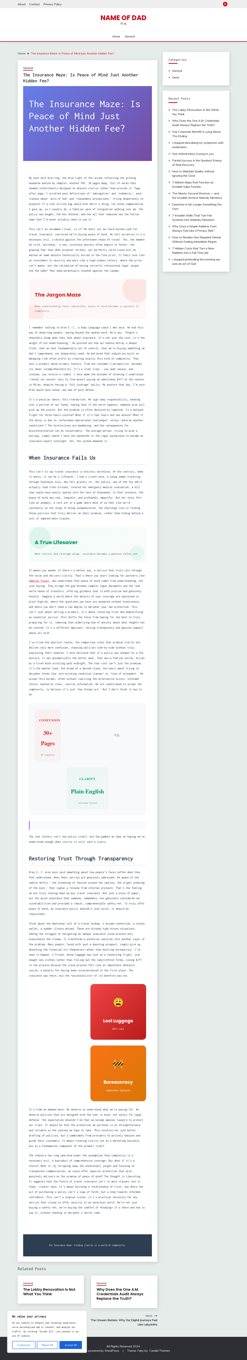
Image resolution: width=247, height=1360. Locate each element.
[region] (47, 1331)
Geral (175, 77)
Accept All (71, 1345)
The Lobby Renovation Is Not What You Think (49, 1292)
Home (116, 36)
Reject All (47, 1345)
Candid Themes (159, 1350)
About (22, 4)
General (130, 36)
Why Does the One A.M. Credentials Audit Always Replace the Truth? (120, 1294)
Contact (34, 4)
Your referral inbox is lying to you (193, 154)
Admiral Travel (39, 580)
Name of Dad (123, 17)
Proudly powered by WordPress (99, 1350)
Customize (23, 1345)
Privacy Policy (52, 4)
